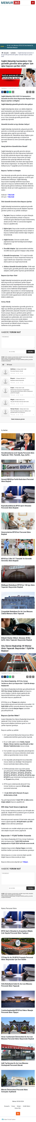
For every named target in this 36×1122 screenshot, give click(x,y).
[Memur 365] (10, 2)
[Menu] (32, 2)
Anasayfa (6, 53)
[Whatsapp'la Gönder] (10, 92)
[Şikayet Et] (33, 373)
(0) (18, 373)
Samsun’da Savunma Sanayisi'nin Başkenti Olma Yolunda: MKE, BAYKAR (21, 46)
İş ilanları (13, 53)
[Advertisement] (18, 24)
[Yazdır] (13, 92)
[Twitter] (5, 92)
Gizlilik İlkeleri (26, 1106)
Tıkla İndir (11, 195)
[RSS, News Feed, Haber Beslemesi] (18, 1113)
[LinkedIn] (7, 92)
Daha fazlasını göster (18, 419)
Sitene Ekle (18, 1108)
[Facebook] (2, 92)
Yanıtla (13, 373)
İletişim (19, 1106)
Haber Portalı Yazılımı (9, 1119)
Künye (13, 1106)
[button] (27, 92)
